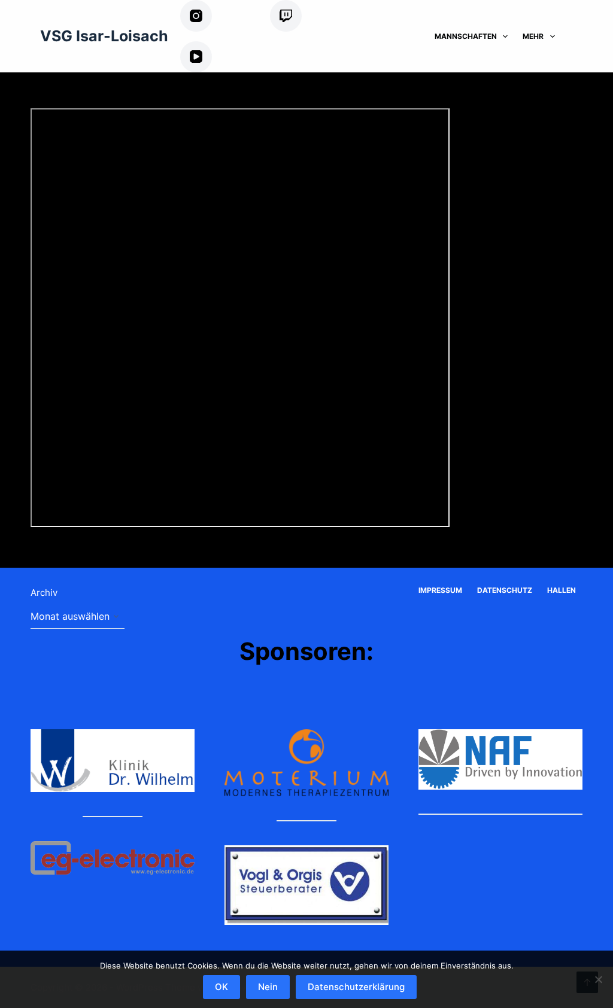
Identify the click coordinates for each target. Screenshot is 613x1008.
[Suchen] (577, 36)
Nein (268, 986)
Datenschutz (504, 590)
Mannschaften (466, 36)
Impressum (440, 590)
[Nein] (598, 979)
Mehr (533, 36)
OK (221, 986)
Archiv (44, 592)
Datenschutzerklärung (356, 986)
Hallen (561, 590)
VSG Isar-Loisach (104, 36)
